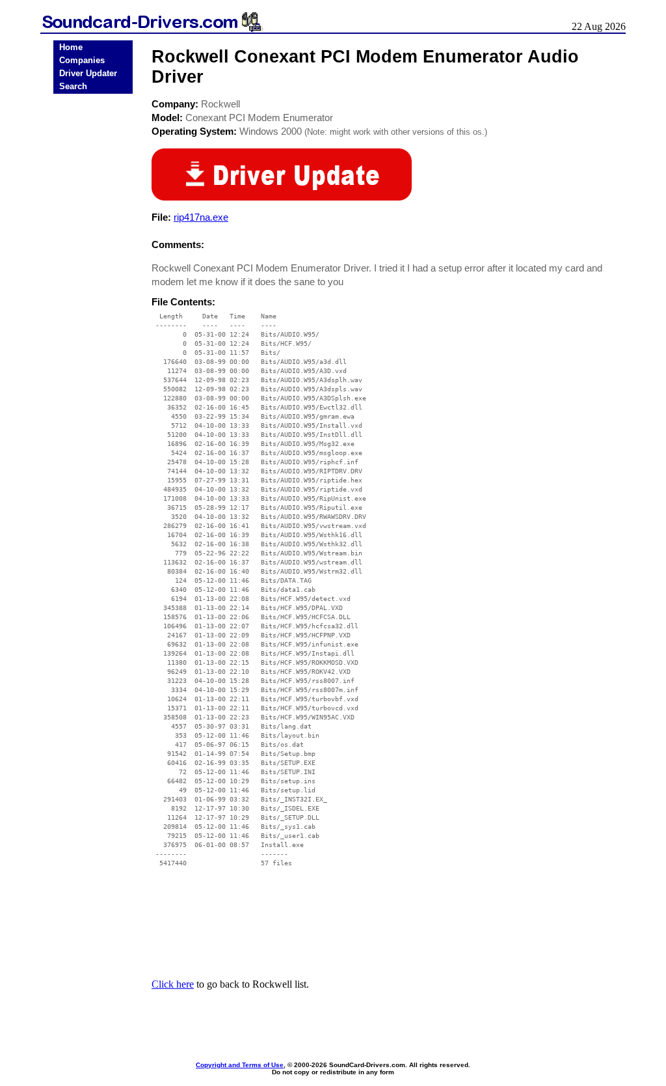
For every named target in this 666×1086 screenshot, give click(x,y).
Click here (173, 984)
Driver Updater (88, 73)
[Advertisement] (93, 300)
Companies (82, 60)
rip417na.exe (201, 217)
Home (71, 47)
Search (73, 86)
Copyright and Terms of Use (240, 1064)
